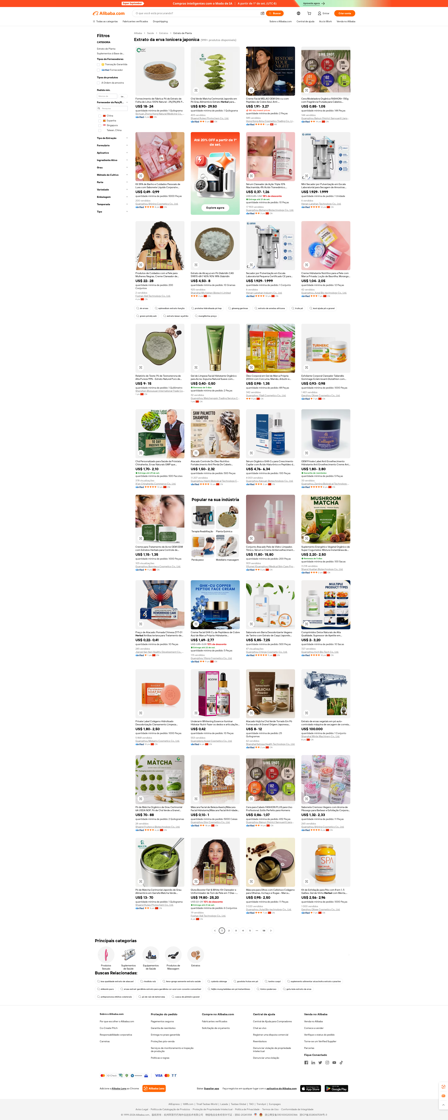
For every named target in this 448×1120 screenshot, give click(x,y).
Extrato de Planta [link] (182, 33)
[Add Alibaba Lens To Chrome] (154, 1088)
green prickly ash (148, 316)
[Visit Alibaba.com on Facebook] (306, 1062)
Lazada (224, 1104)
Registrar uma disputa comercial (270, 1034)
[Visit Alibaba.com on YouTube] (334, 1062)
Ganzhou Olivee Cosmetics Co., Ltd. (320, 395)
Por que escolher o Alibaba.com (117, 1021)
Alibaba (138, 33)
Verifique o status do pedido (319, 1034)
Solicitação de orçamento (216, 1028)
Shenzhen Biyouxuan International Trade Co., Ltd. (159, 390)
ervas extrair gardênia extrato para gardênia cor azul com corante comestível (162, 989)
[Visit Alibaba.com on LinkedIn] (313, 1062)
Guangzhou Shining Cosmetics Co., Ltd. (156, 203)
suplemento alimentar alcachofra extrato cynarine (316, 981)
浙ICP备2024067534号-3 (313, 1114)
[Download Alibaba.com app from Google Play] (336, 1088)
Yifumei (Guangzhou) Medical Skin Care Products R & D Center (270, 566)
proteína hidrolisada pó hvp (208, 308)
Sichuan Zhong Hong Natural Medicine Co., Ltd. (159, 113)
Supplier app (211, 1088)
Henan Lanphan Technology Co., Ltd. (321, 203)
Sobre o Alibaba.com (112, 1014)
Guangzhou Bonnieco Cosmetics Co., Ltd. (158, 566)
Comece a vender (314, 1028)
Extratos (163, 33)
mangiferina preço (207, 316)
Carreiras (105, 1041)
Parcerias (309, 1048)
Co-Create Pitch (109, 1028)
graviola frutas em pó (247, 981)
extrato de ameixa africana (271, 308)
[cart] (310, 13)
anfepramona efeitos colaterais (116, 997)
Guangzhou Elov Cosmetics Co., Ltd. (210, 822)
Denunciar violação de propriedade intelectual (272, 1050)
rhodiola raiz (150, 981)
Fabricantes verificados (214, 1021)
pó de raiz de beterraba (153, 997)
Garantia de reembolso (163, 1028)
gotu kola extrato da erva (298, 989)
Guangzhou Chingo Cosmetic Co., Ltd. (266, 651)
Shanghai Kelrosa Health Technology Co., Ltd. (270, 744)
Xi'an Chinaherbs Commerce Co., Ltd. (155, 483)
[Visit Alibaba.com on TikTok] (341, 1062)
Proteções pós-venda (162, 1041)
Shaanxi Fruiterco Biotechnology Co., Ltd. (157, 826)
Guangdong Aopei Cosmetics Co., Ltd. (211, 740)
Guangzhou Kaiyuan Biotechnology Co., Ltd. (269, 480)
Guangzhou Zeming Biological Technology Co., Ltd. (325, 483)
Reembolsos (260, 1041)
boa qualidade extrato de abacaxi (117, 981)
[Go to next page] (271, 930)
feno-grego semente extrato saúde (183, 981)
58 (264, 930)
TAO (251, 1104)
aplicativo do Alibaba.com (282, 1088)
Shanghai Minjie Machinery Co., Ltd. (320, 736)
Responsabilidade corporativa (116, 1034)
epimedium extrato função (171, 308)
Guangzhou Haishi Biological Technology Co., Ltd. (215, 480)
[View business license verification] (255, 1114)
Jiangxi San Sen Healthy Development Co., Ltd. (159, 651)
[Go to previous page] (215, 930)
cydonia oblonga (219, 981)
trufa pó (299, 308)
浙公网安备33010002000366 (281, 1114)
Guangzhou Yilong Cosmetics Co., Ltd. (211, 658)
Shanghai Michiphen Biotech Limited (211, 292)
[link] (443, 1086)
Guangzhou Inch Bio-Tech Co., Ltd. (320, 651)
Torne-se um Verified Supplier (320, 1041)
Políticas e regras (160, 1057)
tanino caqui (274, 981)
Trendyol (261, 1104)
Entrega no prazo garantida (165, 1034)
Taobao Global (238, 1104)
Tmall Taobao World (206, 1104)
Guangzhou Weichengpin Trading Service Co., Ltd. (215, 398)
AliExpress (174, 1104)
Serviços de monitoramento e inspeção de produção (172, 1050)
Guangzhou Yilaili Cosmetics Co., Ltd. (266, 395)
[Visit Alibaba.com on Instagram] (327, 1062)
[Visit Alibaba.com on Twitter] (320, 1062)
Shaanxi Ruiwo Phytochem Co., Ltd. (210, 118)
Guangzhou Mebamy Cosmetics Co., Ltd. (157, 740)
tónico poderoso (268, 989)
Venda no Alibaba (313, 1021)
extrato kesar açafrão (177, 316)
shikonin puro (107, 989)
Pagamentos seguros (162, 1021)
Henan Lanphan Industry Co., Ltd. (264, 292)
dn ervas (144, 308)
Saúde (150, 33)
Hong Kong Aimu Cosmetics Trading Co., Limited (270, 121)
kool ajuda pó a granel (324, 308)
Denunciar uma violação (266, 1057)
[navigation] (112, 482)
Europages (275, 1104)
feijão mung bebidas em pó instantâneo (230, 989)
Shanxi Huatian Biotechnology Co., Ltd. (322, 569)
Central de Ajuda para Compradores (272, 1021)
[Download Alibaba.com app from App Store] (310, 1088)
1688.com (188, 1104)
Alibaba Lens (119, 1088)
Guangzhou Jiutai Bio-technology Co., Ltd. (324, 292)
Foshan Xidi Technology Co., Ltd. (152, 295)
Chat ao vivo (259, 1028)
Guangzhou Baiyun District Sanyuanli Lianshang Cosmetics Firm (325, 118)
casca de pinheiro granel (187, 997)
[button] (262, 13)
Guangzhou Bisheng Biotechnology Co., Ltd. (270, 210)
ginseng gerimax (240, 308)
